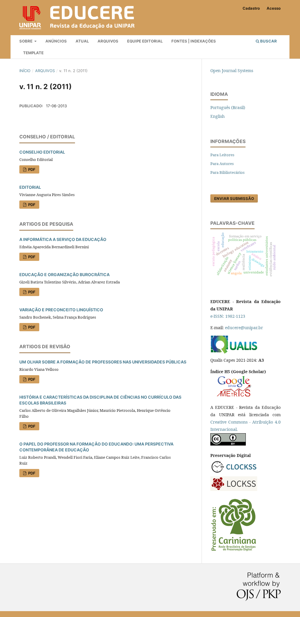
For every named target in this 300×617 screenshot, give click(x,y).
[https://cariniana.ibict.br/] (233, 550)
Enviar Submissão (234, 198)
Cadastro (251, 8)
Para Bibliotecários (227, 172)
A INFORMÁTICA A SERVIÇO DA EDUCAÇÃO (62, 239)
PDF (31, 169)
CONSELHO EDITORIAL (42, 151)
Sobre (26, 41)
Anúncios (56, 41)
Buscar (268, 41)
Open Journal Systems (231, 70)
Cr (212, 422)
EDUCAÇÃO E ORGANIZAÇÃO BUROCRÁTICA (64, 274)
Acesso (274, 8)
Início (24, 70)
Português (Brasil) (227, 107)
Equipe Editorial (145, 41)
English (217, 116)
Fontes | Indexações (193, 41)
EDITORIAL (30, 187)
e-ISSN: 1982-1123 (227, 316)
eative (220, 422)
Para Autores (222, 163)
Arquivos (108, 41)
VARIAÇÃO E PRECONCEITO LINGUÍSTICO (61, 309)
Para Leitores (222, 154)
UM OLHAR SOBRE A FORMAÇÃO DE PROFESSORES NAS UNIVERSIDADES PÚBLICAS (102, 361)
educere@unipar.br (244, 327)
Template (33, 52)
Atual (82, 41)
